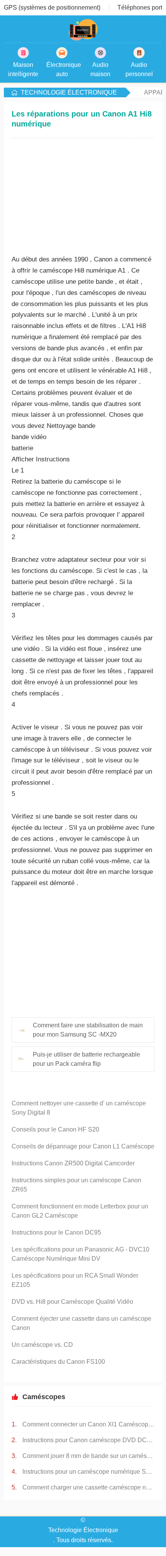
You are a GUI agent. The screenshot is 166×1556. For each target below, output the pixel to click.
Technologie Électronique (69, 92)
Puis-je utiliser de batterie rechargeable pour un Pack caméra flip (86, 1059)
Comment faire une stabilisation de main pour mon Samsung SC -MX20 (88, 1030)
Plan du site (83, 1549)
